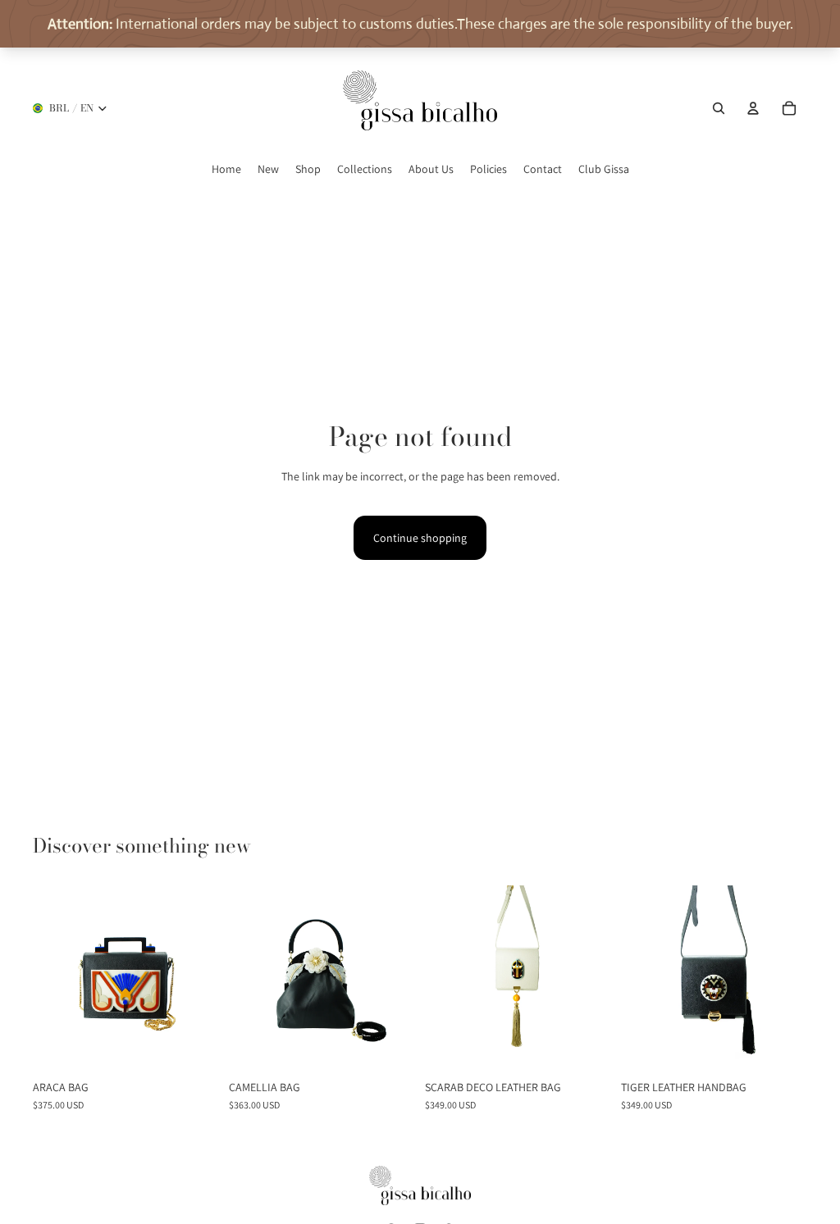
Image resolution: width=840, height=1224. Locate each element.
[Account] (753, 108)
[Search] (719, 108)
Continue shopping (420, 537)
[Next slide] (206, 979)
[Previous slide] (45, 979)
